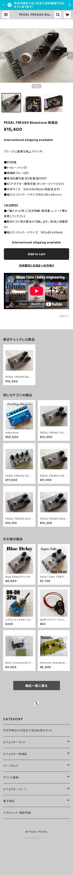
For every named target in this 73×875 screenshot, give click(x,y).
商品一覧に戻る (36, 686)
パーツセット (11, 765)
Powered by (32, 837)
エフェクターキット (14, 742)
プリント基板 (11, 777)
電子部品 (9, 801)
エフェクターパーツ (15, 789)
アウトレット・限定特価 (17, 812)
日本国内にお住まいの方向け (36, 265)
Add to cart (36, 254)
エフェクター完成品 (15, 754)
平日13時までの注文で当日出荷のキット (28, 730)
